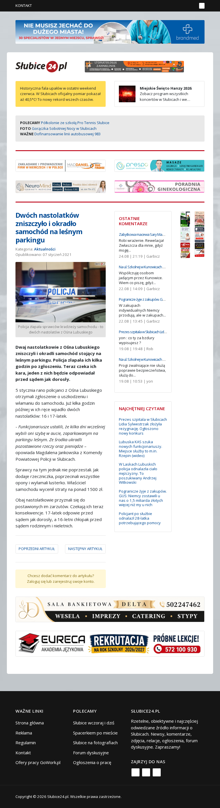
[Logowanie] (174, 6)
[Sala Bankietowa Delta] (110, 609)
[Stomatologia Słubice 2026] (136, 66)
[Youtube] (157, 772)
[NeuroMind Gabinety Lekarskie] (60, 186)
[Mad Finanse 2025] (60, 165)
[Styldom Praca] (185, 218)
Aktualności (45, 249)
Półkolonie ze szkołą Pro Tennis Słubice (75, 122)
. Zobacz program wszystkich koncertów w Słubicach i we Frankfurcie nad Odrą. (155, 97)
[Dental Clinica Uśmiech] (200, 234)
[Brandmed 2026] (110, 31)
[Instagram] (146, 772)
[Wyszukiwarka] (191, 6)
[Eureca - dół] (110, 643)
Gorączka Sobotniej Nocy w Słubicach (64, 128)
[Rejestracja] (182, 6)
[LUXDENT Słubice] (185, 234)
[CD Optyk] (185, 250)
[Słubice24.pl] (41, 66)
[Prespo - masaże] (159, 165)
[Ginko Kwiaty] (200, 218)
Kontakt (23, 5)
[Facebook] (135, 772)
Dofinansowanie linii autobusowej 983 (67, 133)
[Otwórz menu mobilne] (202, 6)
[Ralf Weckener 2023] (200, 249)
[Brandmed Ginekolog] (159, 186)
